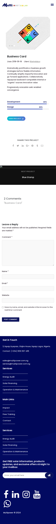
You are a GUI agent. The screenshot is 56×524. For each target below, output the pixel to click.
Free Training (9, 414)
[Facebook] (6, 498)
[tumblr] (37, 146)
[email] (42, 146)
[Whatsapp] (7, 507)
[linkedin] (23, 146)
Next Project (28, 171)
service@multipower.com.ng (16, 363)
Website (5, 295)
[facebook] (13, 146)
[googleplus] (28, 146)
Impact (6, 407)
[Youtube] (37, 498)
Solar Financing (10, 383)
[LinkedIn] (15, 498)
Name (5, 271)
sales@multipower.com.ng (15, 360)
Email (5, 283)
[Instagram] (26, 498)
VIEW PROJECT (15, 118)
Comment (7, 237)
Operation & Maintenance (15, 389)
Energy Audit (9, 376)
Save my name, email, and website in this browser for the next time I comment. (29, 308)
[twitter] (18, 146)
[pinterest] (32, 146)
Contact (7, 420)
